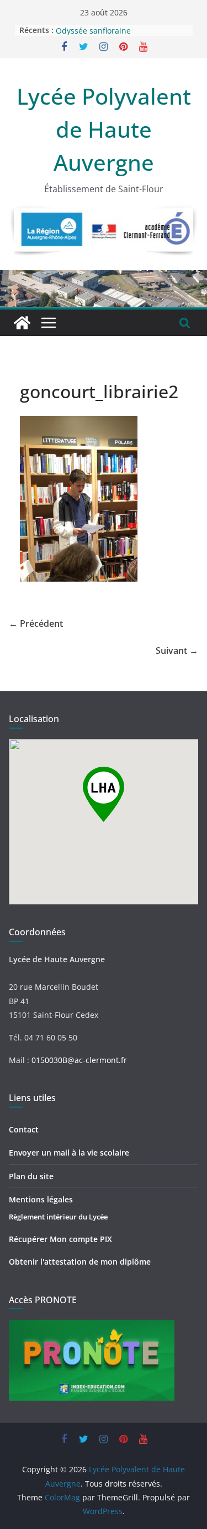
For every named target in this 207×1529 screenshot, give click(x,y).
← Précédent (36, 623)
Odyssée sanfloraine (93, 35)
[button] (103, 794)
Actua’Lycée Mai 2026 (95, 24)
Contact (24, 1129)
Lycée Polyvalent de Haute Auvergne (104, 129)
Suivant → (177, 650)
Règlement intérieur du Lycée (58, 1217)
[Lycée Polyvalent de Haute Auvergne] (22, 323)
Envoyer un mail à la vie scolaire (69, 1152)
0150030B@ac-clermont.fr (79, 1060)
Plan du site (31, 1176)
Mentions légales (41, 1199)
